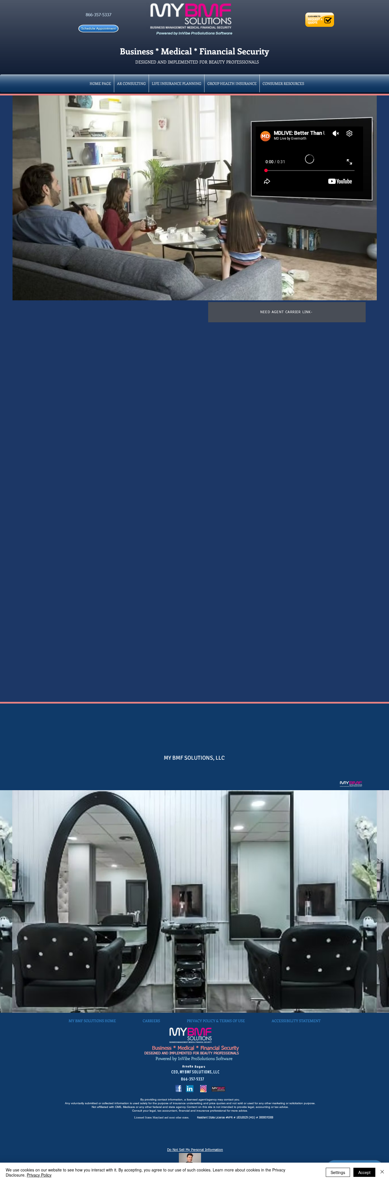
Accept (364, 1172)
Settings (338, 1172)
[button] (231, 83)
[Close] (382, 1172)
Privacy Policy (39, 1175)
